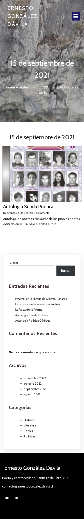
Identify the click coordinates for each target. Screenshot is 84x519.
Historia (29, 420)
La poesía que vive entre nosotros (38, 304)
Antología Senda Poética (31, 315)
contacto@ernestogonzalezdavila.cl (27, 486)
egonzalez (13, 212)
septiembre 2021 (35, 389)
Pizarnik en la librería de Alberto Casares (41, 299)
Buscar (13, 263)
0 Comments (41, 212)
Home (10, 87)
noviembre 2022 (35, 378)
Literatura (30, 425)
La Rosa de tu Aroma (28, 309)
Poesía (28, 431)
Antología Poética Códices (32, 320)
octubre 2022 (33, 383)
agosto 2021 (32, 394)
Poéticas (30, 436)
